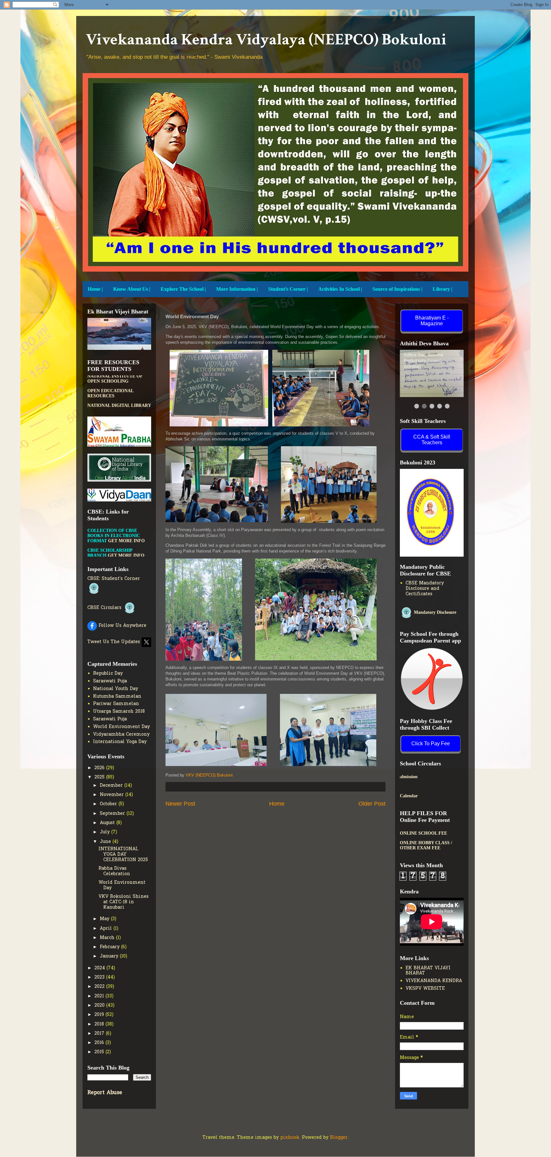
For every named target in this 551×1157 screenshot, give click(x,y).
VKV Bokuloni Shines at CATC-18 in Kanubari (124, 902)
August (108, 823)
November (112, 795)
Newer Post (180, 803)
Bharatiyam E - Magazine (432, 320)
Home (276, 803)
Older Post (372, 803)
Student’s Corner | (288, 289)
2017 (100, 1033)
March (108, 938)
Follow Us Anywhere (121, 625)
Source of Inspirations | (397, 289)
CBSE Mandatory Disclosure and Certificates (425, 588)
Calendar (409, 795)
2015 (100, 1052)
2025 (100, 777)
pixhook (289, 1137)
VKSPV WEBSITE (425, 988)
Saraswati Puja (110, 681)
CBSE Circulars (105, 608)
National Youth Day (115, 689)
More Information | (237, 289)
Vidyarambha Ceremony (121, 734)
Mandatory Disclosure (434, 612)
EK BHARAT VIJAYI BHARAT (428, 971)
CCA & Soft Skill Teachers (431, 439)
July (105, 832)
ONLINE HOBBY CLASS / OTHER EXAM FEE (426, 845)
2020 (100, 1005)
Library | (442, 289)
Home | (95, 289)
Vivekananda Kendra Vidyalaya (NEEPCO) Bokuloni (266, 39)
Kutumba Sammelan (117, 696)
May (105, 919)
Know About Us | (132, 289)
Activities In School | (340, 289)
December (112, 785)
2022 (100, 986)
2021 (100, 996)
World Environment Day (121, 727)
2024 (100, 968)
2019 (100, 1014)
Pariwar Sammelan (116, 704)
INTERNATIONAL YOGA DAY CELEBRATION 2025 (123, 854)
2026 (100, 768)
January (110, 956)
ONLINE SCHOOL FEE (423, 833)
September (113, 813)
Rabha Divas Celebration (114, 871)
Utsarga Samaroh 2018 (119, 711)
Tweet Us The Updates (114, 642)
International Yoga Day (120, 742)
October (109, 804)
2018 (100, 1024)
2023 (100, 977)
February (110, 947)
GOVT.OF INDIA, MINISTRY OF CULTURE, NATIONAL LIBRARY (116, 385)
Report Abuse (104, 1093)
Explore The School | (183, 289)
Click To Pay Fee (430, 743)
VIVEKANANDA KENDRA (434, 981)
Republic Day (108, 673)
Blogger (339, 1137)
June (106, 841)
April (107, 928)
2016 (100, 1043)
